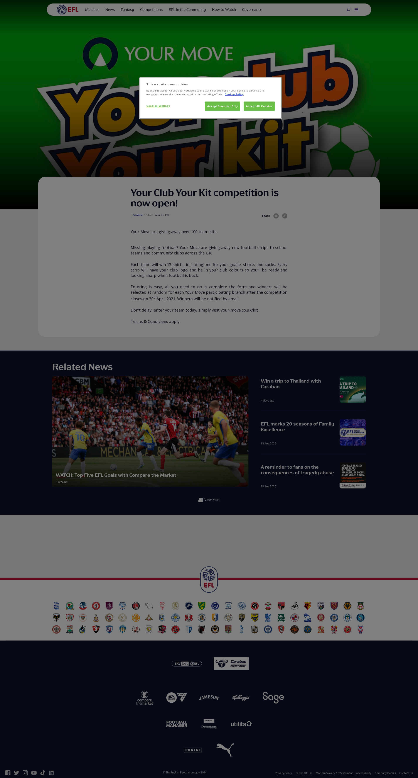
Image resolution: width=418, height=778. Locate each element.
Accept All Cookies (259, 106)
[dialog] (210, 98)
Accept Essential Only (222, 106)
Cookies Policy (234, 94)
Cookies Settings (158, 105)
